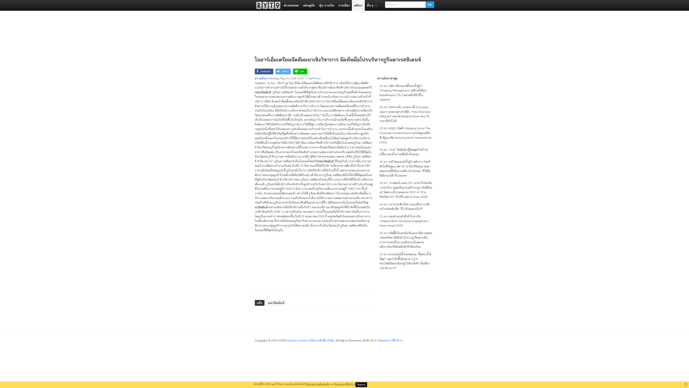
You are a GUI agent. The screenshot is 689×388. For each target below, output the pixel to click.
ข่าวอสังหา (261, 78)
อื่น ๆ (370, 5)
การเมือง (344, 5)
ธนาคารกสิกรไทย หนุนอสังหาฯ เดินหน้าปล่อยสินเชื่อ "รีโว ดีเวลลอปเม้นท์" (404, 206)
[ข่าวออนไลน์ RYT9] (267, 5)
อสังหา (358, 5)
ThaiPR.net (313, 78)
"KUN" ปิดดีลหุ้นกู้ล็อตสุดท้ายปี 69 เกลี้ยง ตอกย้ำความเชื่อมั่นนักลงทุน (403, 152)
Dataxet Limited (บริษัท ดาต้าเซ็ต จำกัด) (310, 340)
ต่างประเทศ (291, 5)
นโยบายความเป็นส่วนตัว (317, 384)
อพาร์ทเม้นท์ (263, 92)
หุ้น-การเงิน (326, 5)
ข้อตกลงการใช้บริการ (390, 340)
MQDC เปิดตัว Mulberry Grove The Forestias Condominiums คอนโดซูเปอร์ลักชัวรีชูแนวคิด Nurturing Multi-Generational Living (405, 135)
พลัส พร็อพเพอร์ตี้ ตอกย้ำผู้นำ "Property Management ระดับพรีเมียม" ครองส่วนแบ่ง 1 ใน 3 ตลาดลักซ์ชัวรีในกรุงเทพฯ (403, 92)
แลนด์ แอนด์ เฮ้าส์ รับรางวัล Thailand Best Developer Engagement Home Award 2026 (403, 220)
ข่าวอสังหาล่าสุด (387, 78)
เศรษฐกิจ (309, 5)
